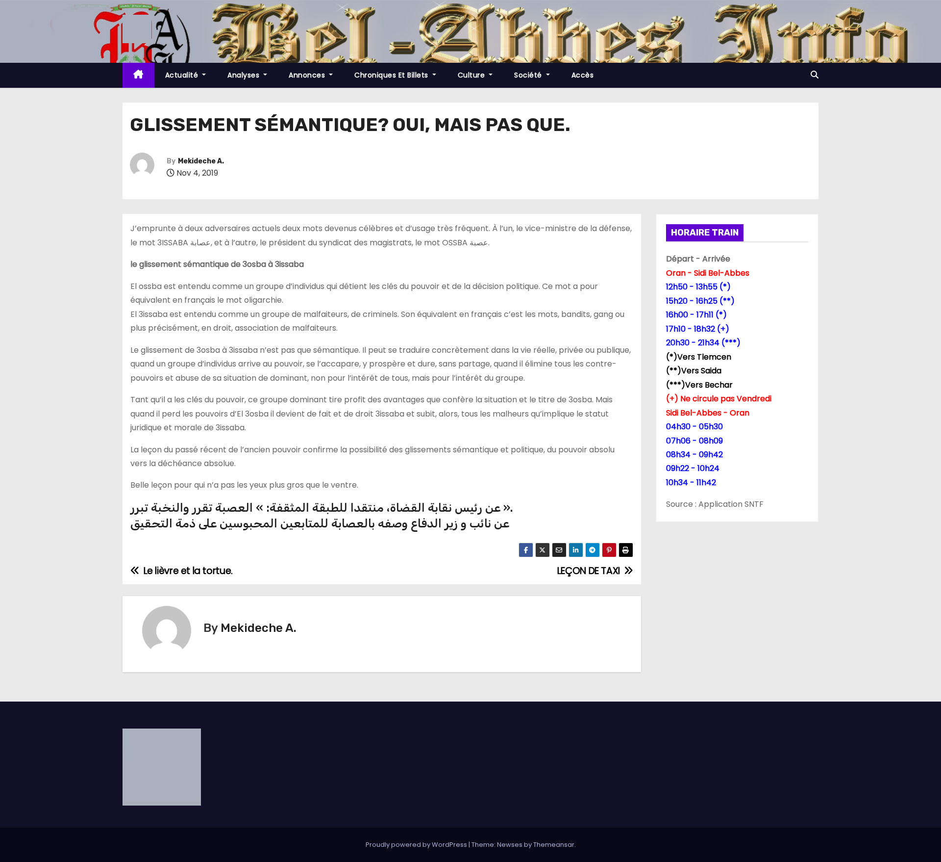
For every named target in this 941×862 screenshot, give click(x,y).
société (529, 75)
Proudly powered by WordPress (417, 844)
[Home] (138, 75)
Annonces (308, 75)
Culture (472, 75)
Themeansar (553, 844)
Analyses (244, 75)
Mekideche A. (201, 161)
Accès (582, 75)
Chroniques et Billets (392, 75)
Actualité (182, 75)
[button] (814, 74)
